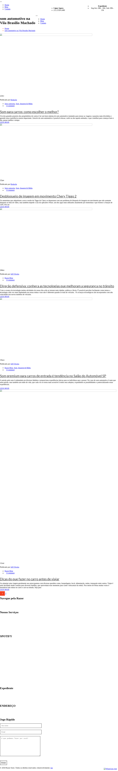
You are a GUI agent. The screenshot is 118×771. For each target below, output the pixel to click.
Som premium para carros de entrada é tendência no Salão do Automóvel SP (53, 376)
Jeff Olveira (15, 274)
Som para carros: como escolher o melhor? (29, 112)
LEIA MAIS (4, 122)
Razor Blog (9, 278)
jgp (51, 768)
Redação (14, 100)
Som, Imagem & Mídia (24, 104)
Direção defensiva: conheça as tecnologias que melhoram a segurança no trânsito (57, 286)
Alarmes (8, 619)
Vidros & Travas (11, 628)
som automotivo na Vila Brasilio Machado (20, 31)
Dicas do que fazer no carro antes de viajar (29, 579)
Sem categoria (10, 104)
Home (7, 5)
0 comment (10, 106)
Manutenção (9, 623)
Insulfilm (8, 617)
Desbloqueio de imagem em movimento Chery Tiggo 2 (38, 196)
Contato (7, 9)
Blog (6, 7)
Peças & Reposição (12, 625)
